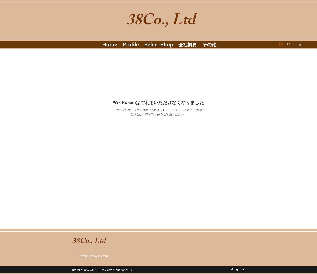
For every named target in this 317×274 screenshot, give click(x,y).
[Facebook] (232, 270)
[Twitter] (237, 270)
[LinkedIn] (243, 270)
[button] (300, 44)
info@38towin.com (93, 256)
